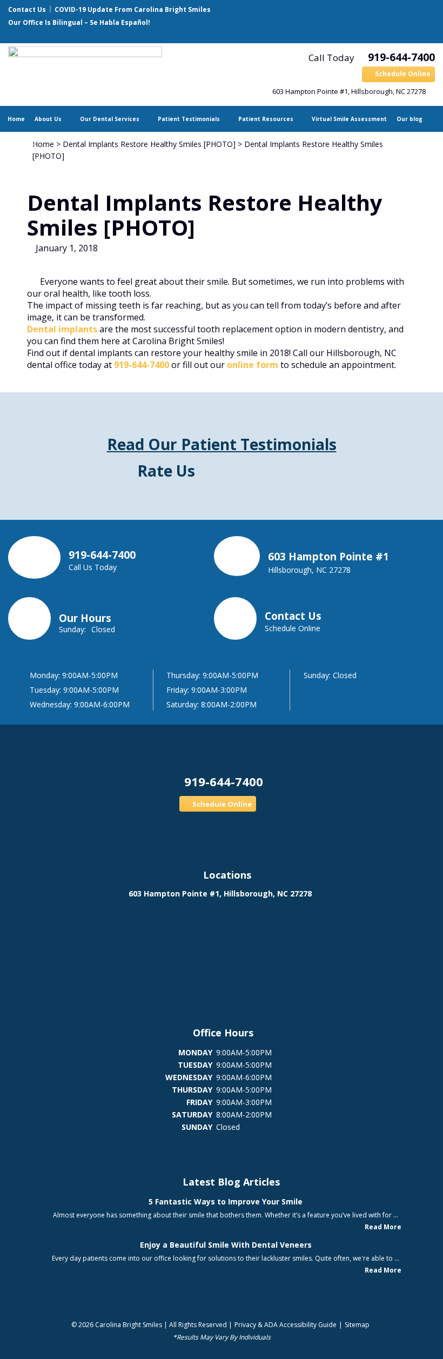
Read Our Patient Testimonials (222, 444)
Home (16, 119)
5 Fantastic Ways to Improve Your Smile (226, 1201)
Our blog (409, 119)
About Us (48, 119)
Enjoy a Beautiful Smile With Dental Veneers (226, 1245)
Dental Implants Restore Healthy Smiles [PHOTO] (149, 144)
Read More (383, 1226)
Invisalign (22, 145)
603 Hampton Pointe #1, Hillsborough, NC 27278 (349, 91)
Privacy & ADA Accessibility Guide (285, 1324)
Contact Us (27, 9)
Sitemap (357, 1324)
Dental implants (62, 329)
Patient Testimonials (189, 119)
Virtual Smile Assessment (349, 119)
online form (252, 365)
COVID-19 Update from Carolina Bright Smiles (133, 9)
